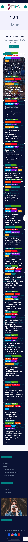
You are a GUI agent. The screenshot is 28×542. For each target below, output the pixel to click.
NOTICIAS (8, 55)
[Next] (24, 54)
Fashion (8, 208)
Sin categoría (15, 58)
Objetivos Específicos (10, 473)
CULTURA (8, 76)
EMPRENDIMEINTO (10, 122)
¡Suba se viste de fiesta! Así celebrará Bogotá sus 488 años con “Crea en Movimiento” (14, 91)
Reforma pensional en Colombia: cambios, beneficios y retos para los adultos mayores (13, 371)
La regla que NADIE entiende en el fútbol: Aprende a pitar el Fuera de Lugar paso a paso (14, 435)
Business (8, 179)
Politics (8, 58)
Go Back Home (14, 46)
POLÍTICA (14, 55)
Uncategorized (10, 428)
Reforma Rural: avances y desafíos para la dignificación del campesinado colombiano (14, 242)
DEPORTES (14, 76)
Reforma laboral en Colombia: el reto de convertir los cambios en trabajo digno (13, 306)
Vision (5, 466)
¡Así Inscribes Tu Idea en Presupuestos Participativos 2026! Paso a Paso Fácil (13, 134)
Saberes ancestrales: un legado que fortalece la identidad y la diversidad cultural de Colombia (14, 177)
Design (14, 165)
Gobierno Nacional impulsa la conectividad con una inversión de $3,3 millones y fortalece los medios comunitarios (14, 283)
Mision (5, 463)
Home (14, 24)
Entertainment (9, 271)
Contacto (6, 489)
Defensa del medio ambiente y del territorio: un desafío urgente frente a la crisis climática (14, 263)
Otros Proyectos (8, 476)
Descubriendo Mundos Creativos (14, 539)
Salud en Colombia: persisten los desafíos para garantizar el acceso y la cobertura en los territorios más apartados (14, 326)
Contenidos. (7, 492)
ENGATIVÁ (8, 98)
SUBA (7, 60)
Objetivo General (8, 469)
